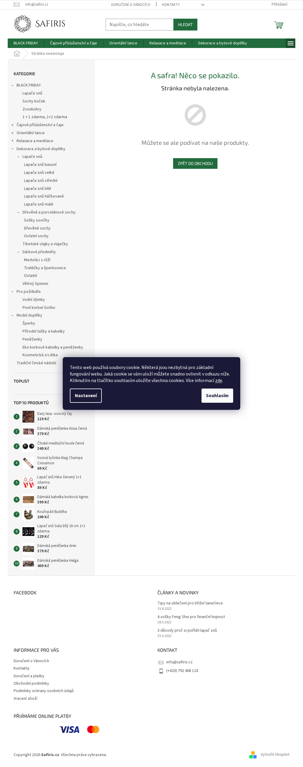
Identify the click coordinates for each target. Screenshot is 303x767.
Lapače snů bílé (37, 189)
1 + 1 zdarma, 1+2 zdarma (44, 117)
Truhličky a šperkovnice (45, 268)
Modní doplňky (29, 315)
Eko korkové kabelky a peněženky (52, 347)
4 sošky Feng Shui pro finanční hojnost (191, 617)
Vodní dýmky (33, 300)
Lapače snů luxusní (40, 165)
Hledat (185, 24)
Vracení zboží (25, 699)
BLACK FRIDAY (29, 85)
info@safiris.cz (179, 662)
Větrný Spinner (35, 284)
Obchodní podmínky (31, 683)
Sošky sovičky (36, 220)
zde (218, 380)
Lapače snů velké (39, 173)
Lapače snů (32, 93)
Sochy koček (33, 101)
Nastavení (86, 395)
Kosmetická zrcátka (40, 355)
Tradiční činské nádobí (36, 363)
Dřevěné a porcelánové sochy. (49, 212)
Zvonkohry (31, 109)
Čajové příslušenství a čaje (40, 125)
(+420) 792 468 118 (182, 671)
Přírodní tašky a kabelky (43, 331)
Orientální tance (31, 133)
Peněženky (32, 339)
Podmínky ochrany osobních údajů (44, 691)
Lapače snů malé (38, 204)
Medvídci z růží (37, 260)
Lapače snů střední (40, 181)
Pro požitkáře (29, 292)
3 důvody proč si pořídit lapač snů (187, 630)
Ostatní (30, 276)
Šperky (28, 323)
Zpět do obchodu (195, 163)
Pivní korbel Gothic (39, 308)
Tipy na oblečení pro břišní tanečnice (190, 603)
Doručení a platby (29, 676)
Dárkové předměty (39, 252)
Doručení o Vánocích (130, 4)
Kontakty (171, 4)
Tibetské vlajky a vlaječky (45, 244)
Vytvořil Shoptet (275, 755)
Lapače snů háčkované (44, 196)
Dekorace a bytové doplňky (41, 149)
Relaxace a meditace (35, 141)
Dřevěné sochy (37, 228)
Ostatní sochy (36, 236)
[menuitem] (26, 43)
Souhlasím (217, 395)
